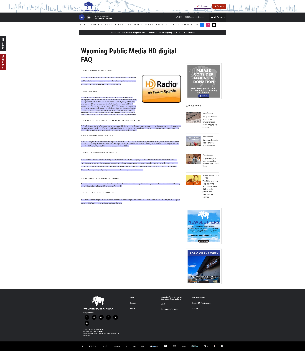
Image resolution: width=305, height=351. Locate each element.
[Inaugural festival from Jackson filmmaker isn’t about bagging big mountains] (193, 117)
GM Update (3, 43)
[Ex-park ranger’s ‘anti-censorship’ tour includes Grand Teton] (193, 159)
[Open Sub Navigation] (87, 25)
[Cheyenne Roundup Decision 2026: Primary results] (193, 141)
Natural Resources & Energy (211, 177)
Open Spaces (208, 113)
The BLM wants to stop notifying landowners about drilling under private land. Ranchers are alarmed (210, 189)
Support (160, 25)
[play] (82, 17)
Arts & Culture (122, 25)
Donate (220, 6)
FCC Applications (198, 298)
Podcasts (94, 25)
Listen (82, 25)
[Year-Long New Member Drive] (203, 81)
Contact (133, 303)
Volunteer (203, 6)
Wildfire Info (3, 62)
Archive (195, 308)
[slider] (92, 17)
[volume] (89, 17)
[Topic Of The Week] (203, 266)
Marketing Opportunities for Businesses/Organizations (171, 298)
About (148, 25)
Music (137, 25)
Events (173, 25)
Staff (163, 304)
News (107, 25)
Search (185, 25)
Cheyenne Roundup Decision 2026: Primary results (211, 143)
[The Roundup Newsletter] (203, 226)
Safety (194, 25)
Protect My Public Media (201, 303)
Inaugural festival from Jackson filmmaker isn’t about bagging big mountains (210, 122)
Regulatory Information (169, 309)
